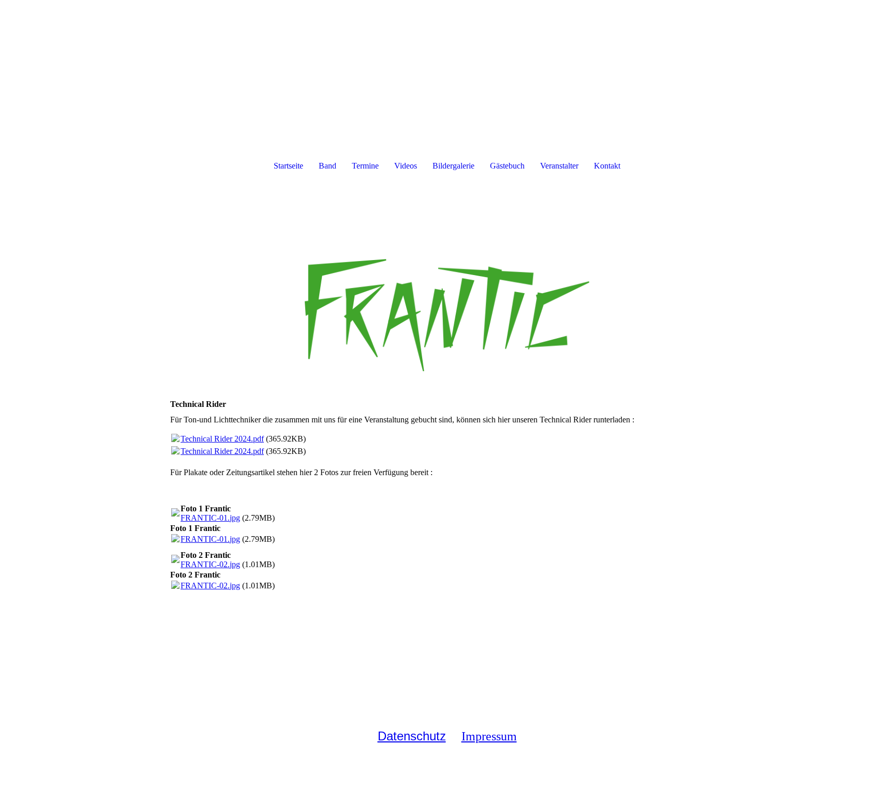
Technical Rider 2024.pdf (222, 438)
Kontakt (607, 165)
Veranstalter (559, 165)
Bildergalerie (453, 165)
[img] (447, 283)
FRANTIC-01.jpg (210, 517)
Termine (365, 165)
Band (327, 165)
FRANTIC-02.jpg (210, 564)
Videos (405, 165)
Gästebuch (507, 165)
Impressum (489, 736)
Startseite (288, 165)
